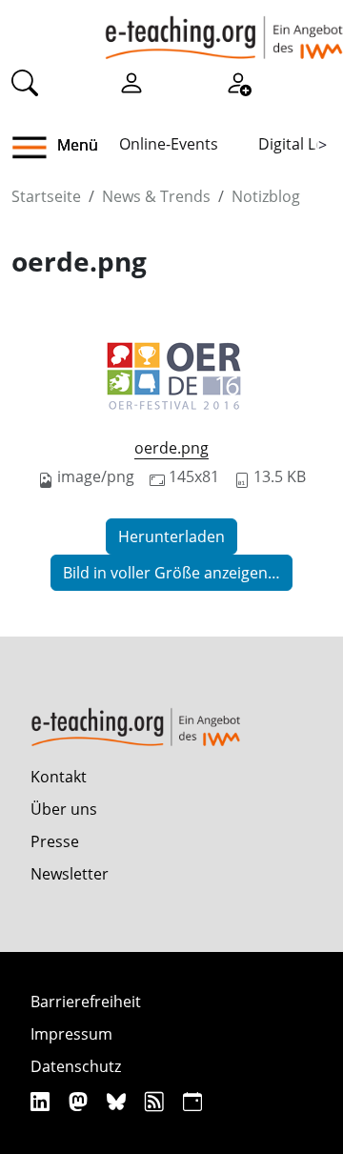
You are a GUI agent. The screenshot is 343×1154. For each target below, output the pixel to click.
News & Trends (156, 196)
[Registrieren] (238, 81)
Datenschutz (75, 1066)
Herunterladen (171, 536)
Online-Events (168, 143)
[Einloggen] (131, 81)
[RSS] (157, 1101)
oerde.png (171, 447)
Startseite (46, 196)
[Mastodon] (80, 1101)
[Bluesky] (119, 1101)
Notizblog (266, 196)
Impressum (71, 1033)
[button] (36, 147)
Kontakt (58, 776)
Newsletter (69, 873)
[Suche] (24, 81)
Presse (54, 841)
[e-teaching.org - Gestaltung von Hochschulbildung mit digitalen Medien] (224, 29)
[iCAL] (192, 1101)
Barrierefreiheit (85, 1001)
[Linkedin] (42, 1101)
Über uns (63, 809)
